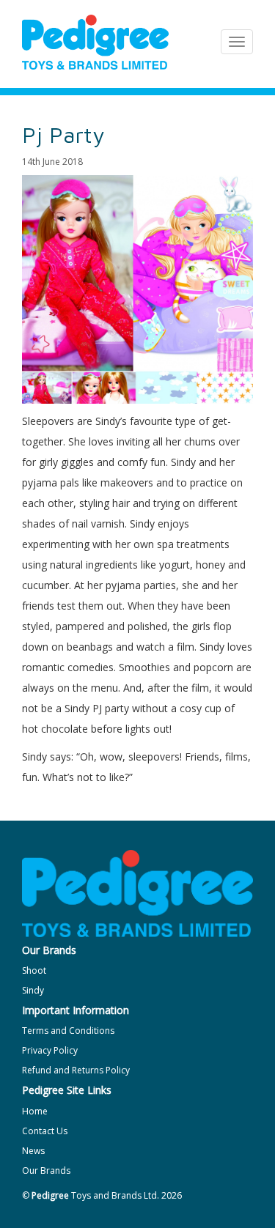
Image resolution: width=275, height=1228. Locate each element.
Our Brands (46, 1170)
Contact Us (44, 1131)
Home (35, 1111)
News (33, 1150)
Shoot (34, 970)
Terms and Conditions (68, 1030)
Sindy (33, 990)
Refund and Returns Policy (76, 1070)
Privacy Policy (50, 1050)
